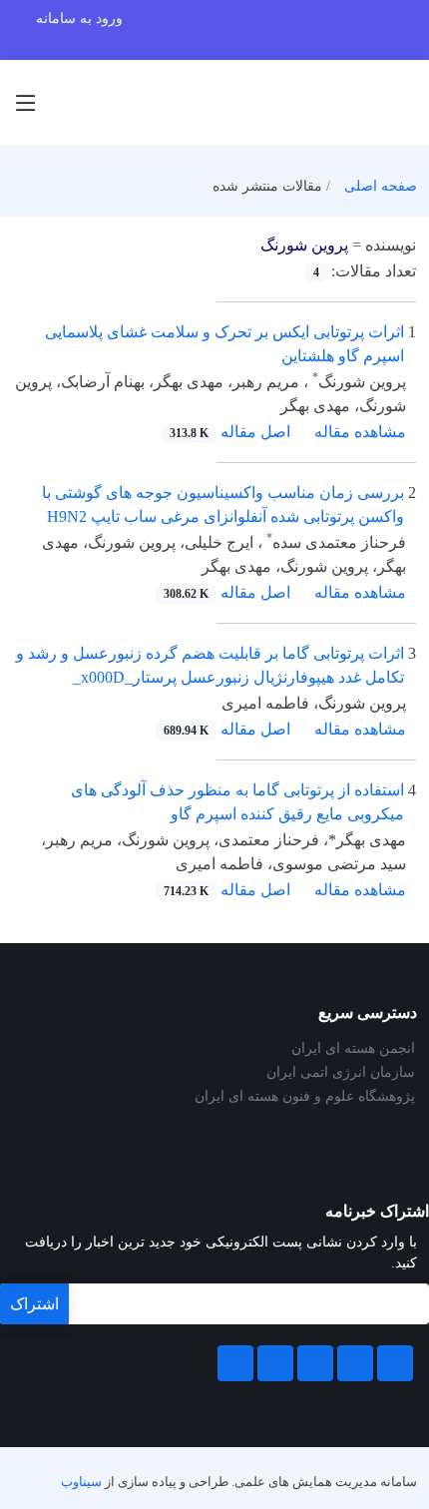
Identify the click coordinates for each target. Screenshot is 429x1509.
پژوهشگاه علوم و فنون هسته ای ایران (305, 1097)
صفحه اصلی (380, 186)
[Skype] (235, 1363)
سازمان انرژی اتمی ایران (340, 1073)
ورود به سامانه (79, 18)
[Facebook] (395, 1363)
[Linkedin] (315, 1363)
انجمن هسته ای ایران (353, 1049)
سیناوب (81, 1482)
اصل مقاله (230, 431)
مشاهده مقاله (360, 431)
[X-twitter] (355, 1363)
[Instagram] (275, 1363)
